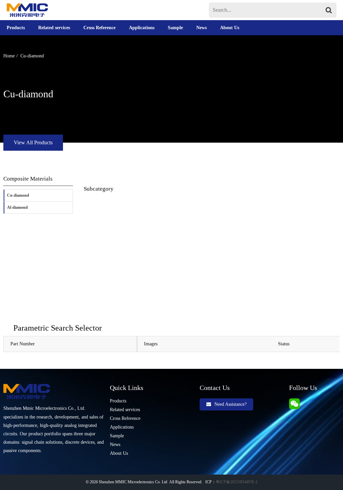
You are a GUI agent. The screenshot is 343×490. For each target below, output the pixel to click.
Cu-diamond (32, 55)
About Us (229, 27)
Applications (141, 27)
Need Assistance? (230, 404)
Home (9, 55)
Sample (175, 27)
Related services (54, 27)
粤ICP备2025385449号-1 (237, 482)
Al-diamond (17, 207)
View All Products (33, 142)
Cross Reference (99, 27)
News (201, 27)
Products (16, 27)
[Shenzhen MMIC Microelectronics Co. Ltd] (27, 10)
